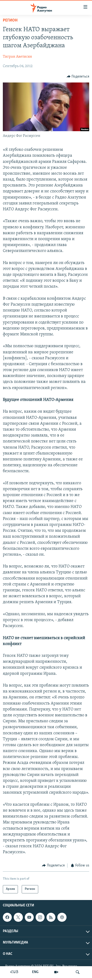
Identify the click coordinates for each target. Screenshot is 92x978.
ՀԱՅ (14, 972)
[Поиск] (78, 972)
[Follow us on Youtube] (29, 917)
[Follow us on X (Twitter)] (18, 917)
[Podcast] (61, 917)
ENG (35, 972)
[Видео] (56, 972)
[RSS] (50, 917)
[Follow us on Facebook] (7, 917)
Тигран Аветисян (17, 57)
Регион (10, 20)
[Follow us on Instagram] (40, 917)
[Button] (78, 77)
